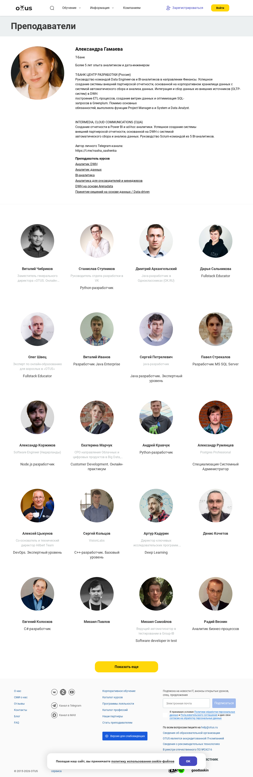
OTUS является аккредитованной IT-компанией (193, 738)
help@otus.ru (209, 727)
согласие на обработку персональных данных (196, 718)
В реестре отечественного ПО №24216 (187, 749)
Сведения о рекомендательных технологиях (191, 744)
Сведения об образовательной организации (191, 732)
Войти (220, 7)
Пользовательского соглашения (199, 715)
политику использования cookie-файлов (142, 761)
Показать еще (127, 667)
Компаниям (132, 8)
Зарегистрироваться (187, 8)
